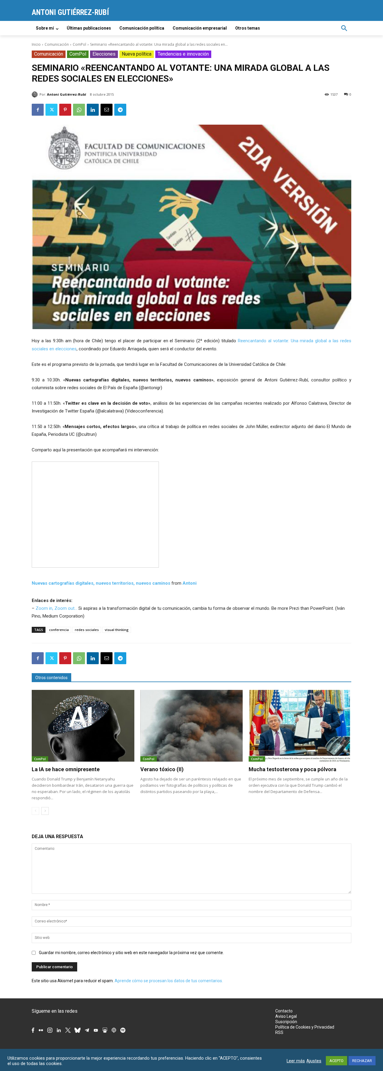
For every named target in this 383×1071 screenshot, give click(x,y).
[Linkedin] (93, 110)
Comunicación (57, 44)
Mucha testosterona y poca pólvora (292, 769)
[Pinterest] (65, 110)
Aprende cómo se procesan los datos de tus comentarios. (169, 980)
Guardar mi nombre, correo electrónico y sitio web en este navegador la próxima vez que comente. (131, 952)
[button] (344, 28)
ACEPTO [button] (336, 1060)
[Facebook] (38, 110)
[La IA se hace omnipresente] (83, 726)
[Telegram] (120, 110)
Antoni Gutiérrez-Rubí (66, 94)
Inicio (36, 44)
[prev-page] (35, 811)
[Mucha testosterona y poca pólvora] (300, 726)
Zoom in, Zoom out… (56, 608)
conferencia (59, 629)
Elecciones (103, 54)
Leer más (296, 1061)
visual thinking (117, 629)
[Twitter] (51, 110)
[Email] (107, 110)
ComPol (79, 44)
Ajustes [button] (313, 1061)
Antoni (190, 583)
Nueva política (136, 54)
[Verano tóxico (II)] (191, 726)
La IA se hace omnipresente (66, 769)
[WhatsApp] (79, 110)
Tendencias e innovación (183, 54)
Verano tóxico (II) (162, 769)
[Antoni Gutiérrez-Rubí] (35, 94)
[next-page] (45, 811)
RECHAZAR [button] (362, 1060)
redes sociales (87, 629)
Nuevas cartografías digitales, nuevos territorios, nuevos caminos (101, 583)
